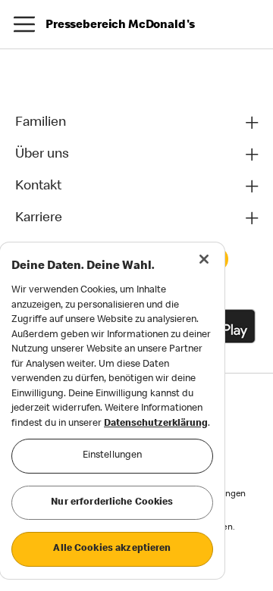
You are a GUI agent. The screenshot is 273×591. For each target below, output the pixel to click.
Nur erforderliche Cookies (112, 503)
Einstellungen (113, 456)
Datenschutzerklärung (156, 424)
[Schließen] (204, 259)
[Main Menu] (24, 24)
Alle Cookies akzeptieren (112, 549)
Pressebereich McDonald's (120, 26)
